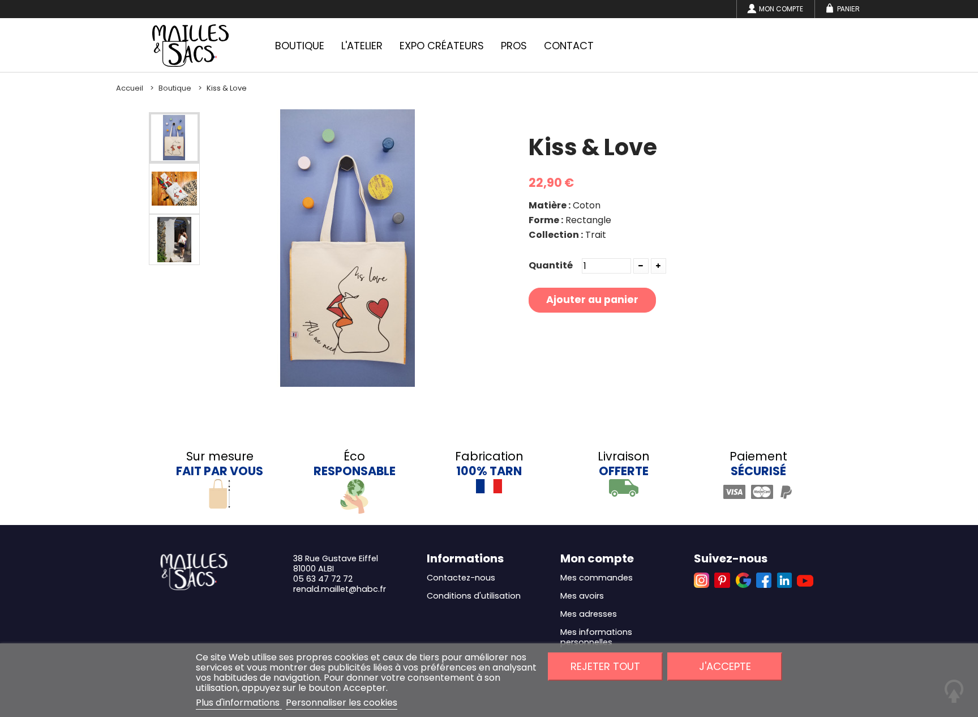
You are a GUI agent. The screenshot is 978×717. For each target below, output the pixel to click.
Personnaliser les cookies (341, 702)
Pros (514, 46)
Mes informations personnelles (596, 637)
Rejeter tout (605, 666)
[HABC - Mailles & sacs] (190, 45)
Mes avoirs (582, 595)
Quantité (551, 266)
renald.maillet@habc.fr (339, 589)
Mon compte (781, 9)
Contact (569, 46)
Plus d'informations (239, 702)
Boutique (299, 46)
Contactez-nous (461, 577)
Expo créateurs (442, 46)
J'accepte (725, 666)
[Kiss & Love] (174, 138)
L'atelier (362, 46)
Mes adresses (588, 614)
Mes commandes (596, 577)
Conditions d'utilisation (474, 595)
